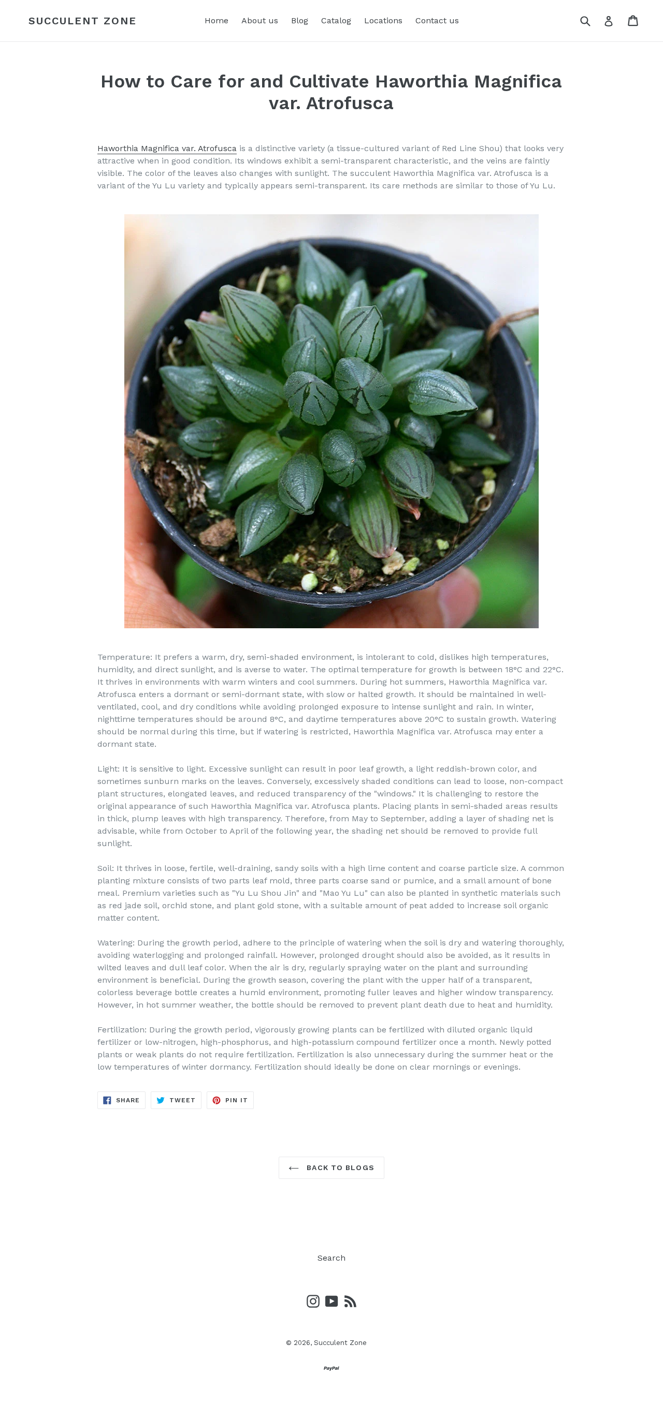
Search (331, 1258)
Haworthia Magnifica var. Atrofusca (167, 148)
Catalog (336, 20)
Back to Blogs (339, 1167)
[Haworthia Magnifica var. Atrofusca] (331, 421)
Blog (299, 20)
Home (216, 20)
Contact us (437, 20)
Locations (383, 20)
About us (259, 20)
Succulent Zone (82, 20)
